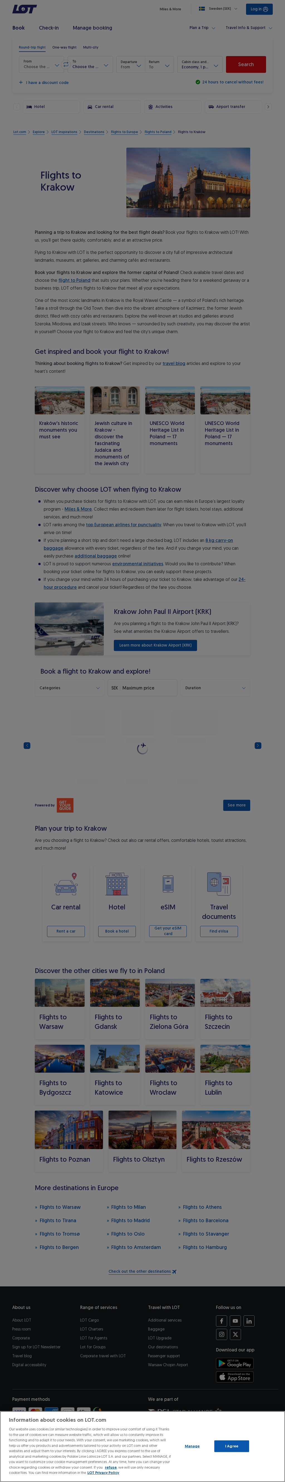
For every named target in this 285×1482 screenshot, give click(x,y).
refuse (111, 1467)
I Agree (231, 1446)
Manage (192, 1446)
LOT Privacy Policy (103, 1473)
